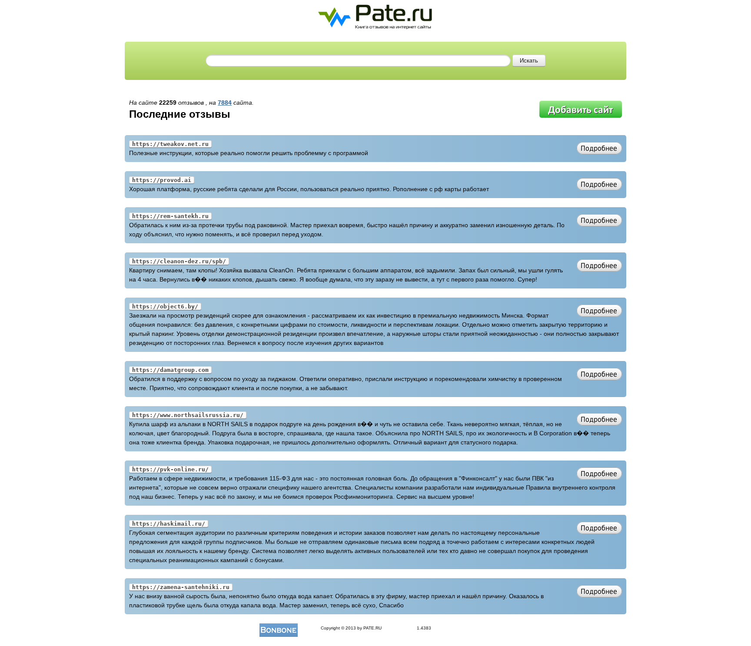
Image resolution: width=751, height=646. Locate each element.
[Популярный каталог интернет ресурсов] (278, 628)
